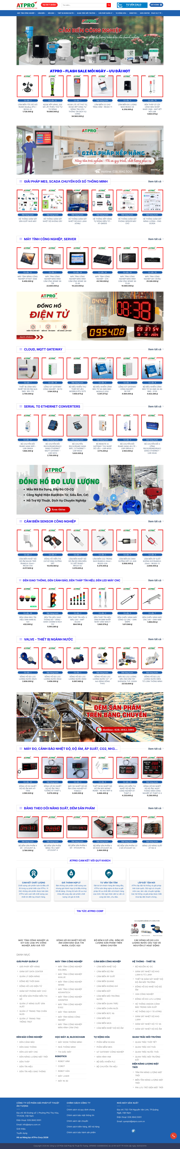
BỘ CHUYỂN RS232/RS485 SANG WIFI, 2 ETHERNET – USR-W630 (77, 447)
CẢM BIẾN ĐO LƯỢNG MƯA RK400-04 (127, 106)
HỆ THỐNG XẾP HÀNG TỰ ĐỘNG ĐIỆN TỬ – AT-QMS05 (102, 221)
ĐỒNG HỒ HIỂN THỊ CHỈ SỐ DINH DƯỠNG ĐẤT (53, 561)
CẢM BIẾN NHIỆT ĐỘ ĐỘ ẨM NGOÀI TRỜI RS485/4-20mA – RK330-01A (27, 562)
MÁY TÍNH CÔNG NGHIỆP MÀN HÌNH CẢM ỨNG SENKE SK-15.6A (127, 279)
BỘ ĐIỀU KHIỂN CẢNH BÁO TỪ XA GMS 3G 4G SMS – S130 (152, 389)
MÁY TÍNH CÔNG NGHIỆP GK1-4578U (152, 277)
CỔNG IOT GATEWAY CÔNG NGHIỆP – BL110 (52, 388)
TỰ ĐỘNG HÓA (121, 13)
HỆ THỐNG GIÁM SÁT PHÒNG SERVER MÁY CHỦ (127, 221)
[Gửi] (109, 5)
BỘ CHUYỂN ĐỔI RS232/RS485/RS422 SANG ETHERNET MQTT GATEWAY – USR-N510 (52, 448)
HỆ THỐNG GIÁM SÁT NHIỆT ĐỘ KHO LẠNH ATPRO (77, 221)
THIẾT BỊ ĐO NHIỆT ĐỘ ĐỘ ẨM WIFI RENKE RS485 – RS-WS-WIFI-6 (102, 788)
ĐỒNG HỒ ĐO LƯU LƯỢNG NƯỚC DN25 (28, 678)
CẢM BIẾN (41, 13)
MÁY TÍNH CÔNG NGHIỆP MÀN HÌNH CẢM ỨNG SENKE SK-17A (52, 279)
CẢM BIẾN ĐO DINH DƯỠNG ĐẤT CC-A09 (127, 560)
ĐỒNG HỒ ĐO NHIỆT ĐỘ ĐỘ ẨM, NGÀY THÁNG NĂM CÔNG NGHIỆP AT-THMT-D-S (152, 789)
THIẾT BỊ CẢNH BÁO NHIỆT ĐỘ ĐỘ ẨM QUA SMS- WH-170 (27, 389)
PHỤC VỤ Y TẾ (156, 13)
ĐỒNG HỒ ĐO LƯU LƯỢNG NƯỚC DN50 (77, 678)
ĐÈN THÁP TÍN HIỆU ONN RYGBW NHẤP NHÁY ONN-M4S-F (102, 619)
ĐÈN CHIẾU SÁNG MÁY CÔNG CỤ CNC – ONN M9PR (127, 619)
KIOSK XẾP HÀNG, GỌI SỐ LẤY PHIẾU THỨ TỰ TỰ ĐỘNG (52, 107)
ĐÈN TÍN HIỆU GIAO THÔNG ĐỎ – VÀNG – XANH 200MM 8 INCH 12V (52, 620)
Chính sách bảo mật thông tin (80, 1115)
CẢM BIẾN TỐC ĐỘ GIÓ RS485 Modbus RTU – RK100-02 (27, 107)
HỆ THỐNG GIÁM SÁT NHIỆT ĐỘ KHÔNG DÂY (52, 220)
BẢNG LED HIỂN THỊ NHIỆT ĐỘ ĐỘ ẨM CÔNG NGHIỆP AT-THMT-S (127, 789)
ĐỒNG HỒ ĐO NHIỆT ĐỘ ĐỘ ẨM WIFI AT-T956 (27, 788)
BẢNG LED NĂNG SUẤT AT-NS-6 (152, 847)
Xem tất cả (154, 181)
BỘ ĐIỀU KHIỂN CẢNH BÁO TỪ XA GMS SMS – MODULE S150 (102, 389)
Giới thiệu (21, 1129)
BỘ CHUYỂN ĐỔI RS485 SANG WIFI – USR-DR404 (27, 446)
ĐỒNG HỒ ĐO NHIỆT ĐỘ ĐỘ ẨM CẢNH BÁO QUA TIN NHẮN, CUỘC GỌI (71, 943)
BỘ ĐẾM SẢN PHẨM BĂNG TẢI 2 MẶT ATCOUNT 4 (52, 848)
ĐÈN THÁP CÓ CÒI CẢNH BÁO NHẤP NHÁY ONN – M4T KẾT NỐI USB (152, 108)
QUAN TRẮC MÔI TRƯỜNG (86, 13)
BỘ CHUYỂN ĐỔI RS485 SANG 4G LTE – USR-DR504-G (127, 446)
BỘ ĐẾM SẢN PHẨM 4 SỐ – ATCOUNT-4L (28, 847)
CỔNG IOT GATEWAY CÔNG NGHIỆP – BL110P (127, 389)
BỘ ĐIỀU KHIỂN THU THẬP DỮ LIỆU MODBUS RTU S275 (77, 389)
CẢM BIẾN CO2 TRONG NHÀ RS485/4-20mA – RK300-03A (102, 561)
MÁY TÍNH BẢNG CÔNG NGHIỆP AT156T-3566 (28, 277)
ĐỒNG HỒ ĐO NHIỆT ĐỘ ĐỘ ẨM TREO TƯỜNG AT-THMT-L (52, 788)
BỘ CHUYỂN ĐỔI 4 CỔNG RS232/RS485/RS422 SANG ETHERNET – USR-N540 (152, 448)
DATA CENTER (145, 13)
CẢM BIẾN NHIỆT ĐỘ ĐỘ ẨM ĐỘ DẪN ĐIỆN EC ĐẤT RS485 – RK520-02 (77, 562)
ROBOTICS (133, 13)
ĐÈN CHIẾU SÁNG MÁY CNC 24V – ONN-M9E (152, 618)
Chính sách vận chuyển (77, 1121)
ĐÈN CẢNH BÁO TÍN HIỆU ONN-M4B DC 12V (27, 619)
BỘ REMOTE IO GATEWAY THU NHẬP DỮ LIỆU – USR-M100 (102, 446)
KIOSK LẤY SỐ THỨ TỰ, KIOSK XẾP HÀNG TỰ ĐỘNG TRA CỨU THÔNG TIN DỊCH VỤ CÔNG (78, 109)
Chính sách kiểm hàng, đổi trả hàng (83, 1126)
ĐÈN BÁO (51, 13)
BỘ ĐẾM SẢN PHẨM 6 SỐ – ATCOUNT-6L (77, 846)
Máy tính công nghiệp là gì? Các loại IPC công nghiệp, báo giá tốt (33, 943)
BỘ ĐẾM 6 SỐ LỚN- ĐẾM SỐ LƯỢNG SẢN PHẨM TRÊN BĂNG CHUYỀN (109, 943)
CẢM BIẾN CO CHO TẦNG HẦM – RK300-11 (102, 106)
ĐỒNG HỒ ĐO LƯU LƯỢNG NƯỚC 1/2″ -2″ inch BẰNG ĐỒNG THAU (102, 680)
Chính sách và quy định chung (81, 1109)
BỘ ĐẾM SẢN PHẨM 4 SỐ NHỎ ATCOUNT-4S (102, 847)
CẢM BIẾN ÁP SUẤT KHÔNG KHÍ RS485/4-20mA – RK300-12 (152, 561)
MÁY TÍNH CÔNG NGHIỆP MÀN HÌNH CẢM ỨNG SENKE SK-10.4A (77, 279)
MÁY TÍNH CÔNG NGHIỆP (25, 13)
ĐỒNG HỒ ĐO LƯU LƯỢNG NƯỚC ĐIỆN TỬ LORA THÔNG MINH (152, 679)
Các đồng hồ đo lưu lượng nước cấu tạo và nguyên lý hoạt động (146, 943)
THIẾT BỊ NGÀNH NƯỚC (66, 13)
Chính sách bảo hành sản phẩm (81, 1132)
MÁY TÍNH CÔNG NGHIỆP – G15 (102, 277)
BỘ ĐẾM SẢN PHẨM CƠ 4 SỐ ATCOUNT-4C (127, 847)
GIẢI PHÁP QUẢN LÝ (105, 13)
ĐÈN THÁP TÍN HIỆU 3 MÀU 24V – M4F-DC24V (77, 619)
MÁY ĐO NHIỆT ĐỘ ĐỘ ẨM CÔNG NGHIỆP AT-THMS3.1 (77, 788)
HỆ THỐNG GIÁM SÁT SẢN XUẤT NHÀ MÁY (28, 220)
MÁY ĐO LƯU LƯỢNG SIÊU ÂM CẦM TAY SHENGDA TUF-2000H (127, 679)
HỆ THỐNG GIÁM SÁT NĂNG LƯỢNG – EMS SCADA (152, 221)
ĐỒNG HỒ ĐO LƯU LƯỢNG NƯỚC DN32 (52, 678)
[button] (156, 5)
